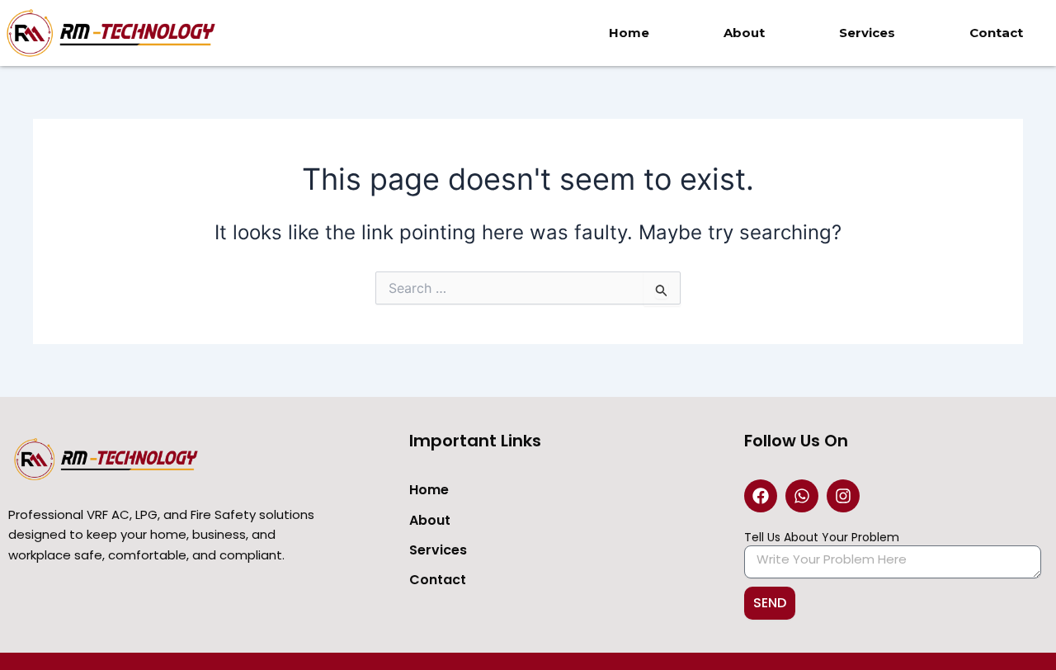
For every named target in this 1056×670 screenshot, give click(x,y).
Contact (996, 32)
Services (867, 32)
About (744, 32)
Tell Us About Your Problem (821, 537)
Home (629, 32)
